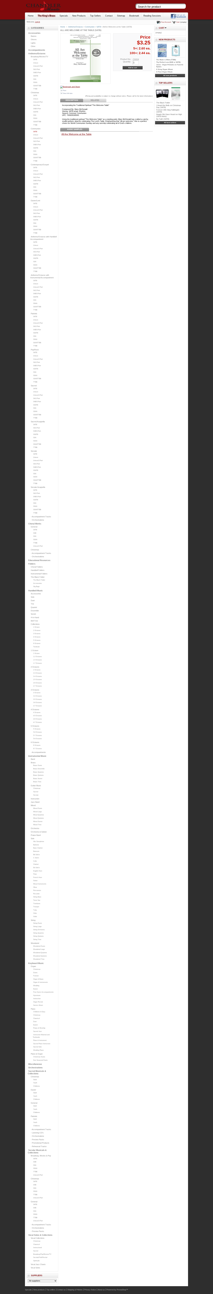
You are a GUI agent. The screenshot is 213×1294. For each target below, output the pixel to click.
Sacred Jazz (37, 1031)
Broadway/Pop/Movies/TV (42, 1254)
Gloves (34, 39)
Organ (33, 966)
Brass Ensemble (39, 769)
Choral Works (34, 524)
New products (167, 39)
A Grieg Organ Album (164, 69)
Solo (32, 597)
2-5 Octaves (37, 679)
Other (33, 46)
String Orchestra (39, 930)
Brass (33, 763)
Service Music (38, 1005)
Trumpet (36, 907)
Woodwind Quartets (40, 952)
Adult (35, 1079)
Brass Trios (37, 782)
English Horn (37, 871)
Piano (33, 1009)
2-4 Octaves (37, 676)
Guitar (35, 880)
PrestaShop (121, 1290)
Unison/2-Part (38, 66)
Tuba (35, 910)
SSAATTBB (37, 86)
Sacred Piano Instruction (41, 1044)
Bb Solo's (36, 854)
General (34, 527)
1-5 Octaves (37, 660)
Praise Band (36, 835)
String (33, 920)
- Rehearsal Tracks (39, 1146)
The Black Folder (38, 577)
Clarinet (36, 864)
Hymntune (36, 995)
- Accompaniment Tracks (41, 517)
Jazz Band (35, 802)
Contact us (61, 1290)
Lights (33, 43)
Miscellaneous (35, 1064)
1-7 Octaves (37, 663)
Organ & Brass (38, 979)
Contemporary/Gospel (40, 165)
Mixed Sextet (37, 821)
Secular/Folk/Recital (40, 1257)
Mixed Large (37, 812)
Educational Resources (39, 560)
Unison (35, 63)
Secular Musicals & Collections (37, 1151)
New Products (79, 15)
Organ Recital (38, 1002)
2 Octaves (36, 630)
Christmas (35, 93)
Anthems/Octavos (36, 53)
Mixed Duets (37, 808)
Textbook (36, 647)
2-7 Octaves (37, 686)
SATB (35, 59)
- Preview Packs (37, 1140)
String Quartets (38, 933)
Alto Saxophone (38, 841)
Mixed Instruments (39, 884)
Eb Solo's (36, 867)
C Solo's (36, 858)
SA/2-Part (36, 69)
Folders (31, 564)
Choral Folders (37, 567)
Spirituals (36, 1261)
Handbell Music (35, 590)
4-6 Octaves (37, 719)
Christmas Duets (39, 1057)
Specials (64, 15)
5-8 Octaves (37, 738)
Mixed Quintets (38, 818)
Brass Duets (37, 765)
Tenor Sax (36, 900)
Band (33, 759)
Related (95, 100)
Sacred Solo (37, 1047)
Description (72, 100)
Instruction (35, 799)
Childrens (36, 1086)
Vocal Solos (35, 1268)
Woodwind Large (39, 949)
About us (101, 1290)
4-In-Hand (35, 617)
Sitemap (121, 15)
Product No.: (125, 59)
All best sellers (170, 122)
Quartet (34, 607)
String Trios (37, 939)
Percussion (37, 890)
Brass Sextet (37, 778)
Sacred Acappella (38, 422)
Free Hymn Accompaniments (43, 992)
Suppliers (36, 1275)
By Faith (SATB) (162, 119)
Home (30, 15)
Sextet (33, 614)
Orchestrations (35, 1067)
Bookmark (134, 15)
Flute (35, 874)
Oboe (35, 887)
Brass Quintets (38, 775)
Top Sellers (95, 15)
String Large (37, 926)
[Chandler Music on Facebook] (178, 18)
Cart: (178, 22)
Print (64, 90)
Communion (35, 129)
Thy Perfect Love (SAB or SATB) (168, 62)
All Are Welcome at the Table (76, 134)
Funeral (35, 976)
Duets (35, 972)
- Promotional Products (40, 1143)
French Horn (37, 877)
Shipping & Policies (75, 1290)
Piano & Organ (37, 1054)
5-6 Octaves (37, 732)
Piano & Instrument (40, 1040)
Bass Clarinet (38, 848)
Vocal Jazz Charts (38, 1264)
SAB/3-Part (37, 72)
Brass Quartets (38, 772)
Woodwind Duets (39, 946)
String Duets (37, 923)
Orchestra (35, 828)
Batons (33, 36)
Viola (35, 913)
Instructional (37, 1247)
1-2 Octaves (37, 656)
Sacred (34, 386)
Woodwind (35, 943)
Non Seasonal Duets (40, 1060)
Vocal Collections (37, 1238)
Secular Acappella (38, 487)
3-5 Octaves (37, 699)
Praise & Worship (39, 1028)
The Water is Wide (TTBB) (166, 60)
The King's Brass (46, 15)
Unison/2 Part (38, 287)
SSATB (35, 76)
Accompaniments (36, 50)
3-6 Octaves (37, 702)
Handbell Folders (37, 570)
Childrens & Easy (39, 1012)
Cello (35, 861)
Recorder (36, 894)
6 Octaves (36, 643)
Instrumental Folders (39, 574)
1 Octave (36, 627)
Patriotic (34, 314)
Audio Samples (74, 129)
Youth (35, 1083)
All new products (170, 75)
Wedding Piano (38, 1050)
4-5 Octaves (37, 715)
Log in (37, 22)
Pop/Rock (35, 350)
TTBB (35, 89)
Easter (35, 989)
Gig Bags (36, 586)
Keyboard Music (36, 963)
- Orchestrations (37, 520)
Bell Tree (34, 621)
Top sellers (165, 83)
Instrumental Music (37, 756)
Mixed (33, 805)
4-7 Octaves (37, 722)
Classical (36, 1018)
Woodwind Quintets (40, 956)
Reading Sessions (152, 15)
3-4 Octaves (37, 696)
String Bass (37, 897)
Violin (35, 916)
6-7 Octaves (37, 748)
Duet (33, 600)
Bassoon (36, 851)
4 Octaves (36, 637)
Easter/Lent (35, 201)
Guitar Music (36, 786)
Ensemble (35, 611)
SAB (34, 533)
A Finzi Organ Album (164, 72)
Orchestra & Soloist (39, 832)
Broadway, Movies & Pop (41, 1156)
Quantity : (127, 62)
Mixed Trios (37, 824)
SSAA (35, 82)
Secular (34, 451)
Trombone (36, 903)
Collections (35, 624)
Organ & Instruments (40, 982)
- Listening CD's (37, 1133)
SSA (34, 79)
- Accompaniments (38, 752)
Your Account (166, 22)
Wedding (36, 985)
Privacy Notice (90, 1290)
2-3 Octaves (37, 673)
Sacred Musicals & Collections (37, 1072)
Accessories (34, 33)
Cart (161, 28)
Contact (109, 15)
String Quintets (38, 936)
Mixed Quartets (38, 815)
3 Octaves (36, 633)
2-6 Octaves (37, 683)
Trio (32, 604)
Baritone (36, 845)
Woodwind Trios (38, 959)
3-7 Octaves (37, 706)
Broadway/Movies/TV (39, 57)
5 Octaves (36, 640)
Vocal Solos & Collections (40, 1235)
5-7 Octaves (37, 735)
